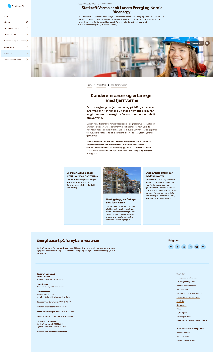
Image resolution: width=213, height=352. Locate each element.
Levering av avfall (184, 317)
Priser (179, 309)
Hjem (89, 85)
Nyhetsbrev (181, 305)
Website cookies (183, 333)
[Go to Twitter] (177, 246)
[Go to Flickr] (203, 246)
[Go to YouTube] (196, 246)
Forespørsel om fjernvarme (188, 278)
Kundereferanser (119, 85)
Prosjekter (101, 85)
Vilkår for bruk (183, 336)
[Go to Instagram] (190, 246)
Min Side (180, 301)
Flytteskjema (182, 313)
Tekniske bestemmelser (186, 286)
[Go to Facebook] (171, 246)
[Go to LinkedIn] (183, 246)
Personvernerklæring (186, 340)
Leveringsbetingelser (186, 282)
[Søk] (207, 43)
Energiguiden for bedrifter (188, 297)
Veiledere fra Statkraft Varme (189, 293)
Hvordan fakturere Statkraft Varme (52, 332)
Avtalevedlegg (183, 289)
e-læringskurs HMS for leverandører (192, 320)
